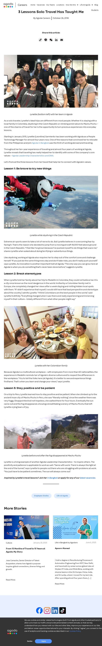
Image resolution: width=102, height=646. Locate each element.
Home (33, 5)
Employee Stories (41, 496)
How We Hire (71, 5)
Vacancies (41, 5)
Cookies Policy (75, 631)
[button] (29, 641)
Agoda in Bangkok (40, 143)
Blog (96, 5)
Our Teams (50, 5)
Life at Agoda (62, 496)
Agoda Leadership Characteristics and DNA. (33, 156)
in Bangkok (52, 478)
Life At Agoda (85, 5)
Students (94, 10)
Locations (60, 5)
